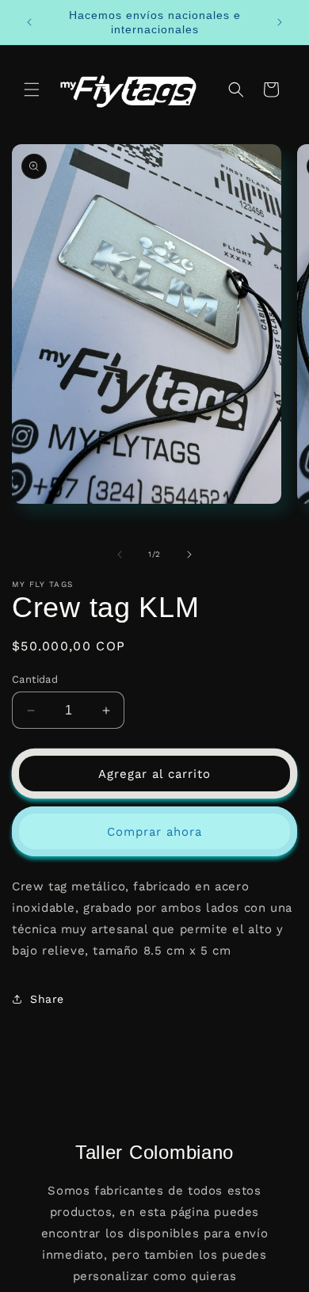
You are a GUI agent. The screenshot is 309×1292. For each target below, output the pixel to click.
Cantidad (35, 679)
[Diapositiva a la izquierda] (119, 554)
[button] (31, 89)
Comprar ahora (154, 832)
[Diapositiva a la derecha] (189, 554)
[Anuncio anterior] (29, 22)
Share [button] (47, 999)
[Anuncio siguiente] (279, 22)
